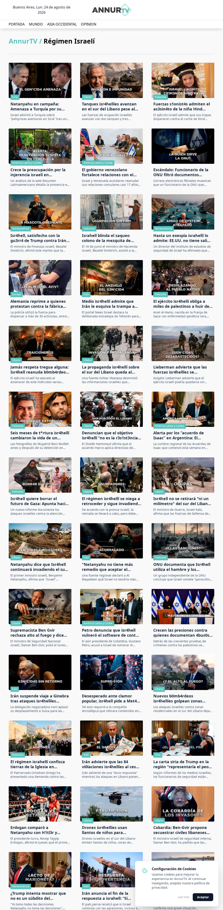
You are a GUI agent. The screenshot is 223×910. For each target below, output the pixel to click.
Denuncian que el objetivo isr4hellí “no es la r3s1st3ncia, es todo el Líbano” (110, 435)
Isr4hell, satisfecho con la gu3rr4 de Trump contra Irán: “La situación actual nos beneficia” (38, 238)
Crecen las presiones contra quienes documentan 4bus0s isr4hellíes (181, 633)
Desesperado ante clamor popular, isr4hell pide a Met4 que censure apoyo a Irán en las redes (110, 698)
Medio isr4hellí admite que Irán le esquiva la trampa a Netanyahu (108, 304)
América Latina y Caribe (26, 163)
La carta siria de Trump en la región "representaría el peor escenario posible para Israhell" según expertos (181, 764)
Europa (16, 294)
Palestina (160, 97)
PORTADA (17, 24)
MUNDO (36, 24)
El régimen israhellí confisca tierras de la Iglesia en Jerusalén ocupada (37, 764)
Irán (86, 294)
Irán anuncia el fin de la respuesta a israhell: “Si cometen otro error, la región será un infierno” (110, 896)
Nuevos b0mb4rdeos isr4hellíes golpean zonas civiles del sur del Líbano (177, 698)
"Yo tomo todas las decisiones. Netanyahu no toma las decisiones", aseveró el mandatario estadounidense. (39, 906)
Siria (15, 97)
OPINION (88, 24)
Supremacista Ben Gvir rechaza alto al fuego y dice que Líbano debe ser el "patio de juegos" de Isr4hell (38, 633)
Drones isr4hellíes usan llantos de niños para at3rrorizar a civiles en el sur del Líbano (109, 830)
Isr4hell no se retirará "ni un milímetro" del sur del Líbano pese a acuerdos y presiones (181, 501)
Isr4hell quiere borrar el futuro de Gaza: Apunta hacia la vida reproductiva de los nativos (39, 501)
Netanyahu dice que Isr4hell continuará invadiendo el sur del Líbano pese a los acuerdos (40, 567)
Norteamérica (20, 228)
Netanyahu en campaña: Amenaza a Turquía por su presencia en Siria (35, 106)
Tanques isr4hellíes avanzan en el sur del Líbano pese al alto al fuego (109, 106)
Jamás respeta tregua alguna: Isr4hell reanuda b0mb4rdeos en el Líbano (39, 369)
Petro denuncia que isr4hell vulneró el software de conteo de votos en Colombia (111, 633)
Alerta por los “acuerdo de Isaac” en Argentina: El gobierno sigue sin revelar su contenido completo (181, 435)
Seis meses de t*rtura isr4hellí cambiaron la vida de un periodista (39, 435)
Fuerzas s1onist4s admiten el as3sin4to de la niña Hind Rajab (181, 106)
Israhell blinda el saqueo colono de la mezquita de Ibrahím (106, 238)
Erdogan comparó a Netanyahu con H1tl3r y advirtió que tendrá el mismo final (38, 830)
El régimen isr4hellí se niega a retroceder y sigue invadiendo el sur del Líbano (111, 501)
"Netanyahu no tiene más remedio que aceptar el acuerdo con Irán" (107, 567)
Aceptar (203, 897)
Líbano (88, 97)
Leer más (183, 897)
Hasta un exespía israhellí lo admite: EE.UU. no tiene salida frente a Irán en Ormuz (182, 238)
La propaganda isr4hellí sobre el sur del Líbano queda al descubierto (110, 369)
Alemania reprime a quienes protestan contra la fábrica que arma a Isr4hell (38, 304)
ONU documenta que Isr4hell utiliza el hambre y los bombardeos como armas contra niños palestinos (181, 567)
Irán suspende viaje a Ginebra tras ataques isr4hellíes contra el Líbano (39, 698)
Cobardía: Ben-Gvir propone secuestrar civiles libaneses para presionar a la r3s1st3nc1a (180, 830)
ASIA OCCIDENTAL (62, 24)
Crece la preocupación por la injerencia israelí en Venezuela (38, 172)
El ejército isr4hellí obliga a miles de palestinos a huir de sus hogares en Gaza (181, 304)
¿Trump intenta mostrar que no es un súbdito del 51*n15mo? (38, 896)
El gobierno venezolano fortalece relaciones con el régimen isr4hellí (107, 172)
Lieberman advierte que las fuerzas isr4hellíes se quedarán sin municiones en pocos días (181, 369)
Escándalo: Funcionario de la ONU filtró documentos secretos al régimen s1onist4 (181, 172)
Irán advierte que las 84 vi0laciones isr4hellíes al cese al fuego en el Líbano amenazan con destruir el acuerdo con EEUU (110, 764)
